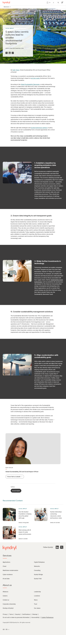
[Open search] (58, 2)
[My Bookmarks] (53, 2)
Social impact (10, 28)
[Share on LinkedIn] (10, 53)
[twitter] (61, 547)
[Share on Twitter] (7, 53)
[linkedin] (57, 547)
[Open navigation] (62, 2)
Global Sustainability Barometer (30, 84)
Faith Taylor (15, 70)
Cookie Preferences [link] (47, 617)
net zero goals (35, 78)
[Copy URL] (13, 53)
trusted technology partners (39, 128)
